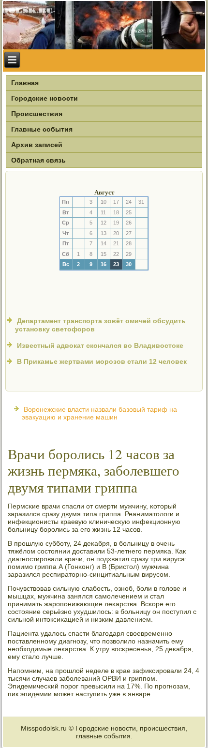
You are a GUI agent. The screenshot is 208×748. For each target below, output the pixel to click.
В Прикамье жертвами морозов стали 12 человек (102, 361)
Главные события (42, 129)
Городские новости (44, 98)
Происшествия (36, 114)
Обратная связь (38, 160)
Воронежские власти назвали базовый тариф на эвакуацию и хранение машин (99, 413)
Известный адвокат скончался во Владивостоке (100, 345)
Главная (25, 83)
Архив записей (36, 145)
